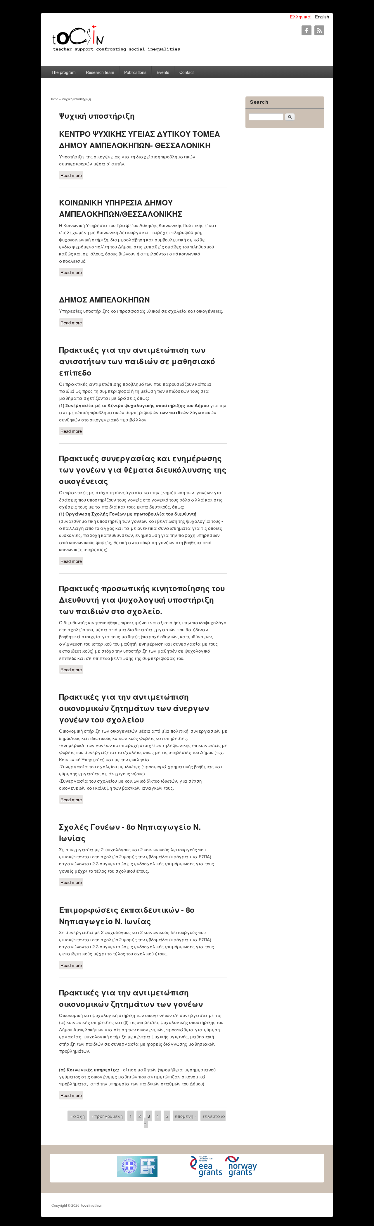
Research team (100, 72)
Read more (71, 175)
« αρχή (77, 1116)
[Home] (116, 52)
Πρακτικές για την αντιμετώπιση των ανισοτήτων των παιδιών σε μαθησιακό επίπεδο (137, 361)
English (322, 16)
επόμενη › (185, 1116)
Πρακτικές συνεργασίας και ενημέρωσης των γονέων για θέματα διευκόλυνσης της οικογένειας (142, 469)
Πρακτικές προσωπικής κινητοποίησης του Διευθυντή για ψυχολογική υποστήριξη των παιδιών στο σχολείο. (142, 599)
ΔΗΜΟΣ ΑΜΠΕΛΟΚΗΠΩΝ (104, 299)
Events (163, 72)
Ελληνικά (300, 16)
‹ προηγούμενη (107, 1116)
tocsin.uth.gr (91, 1205)
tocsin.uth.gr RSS (319, 30)
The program (63, 72)
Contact (186, 72)
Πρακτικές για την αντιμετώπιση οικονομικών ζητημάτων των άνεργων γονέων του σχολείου (134, 708)
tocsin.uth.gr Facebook (306, 30)
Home (54, 98)
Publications (135, 72)
